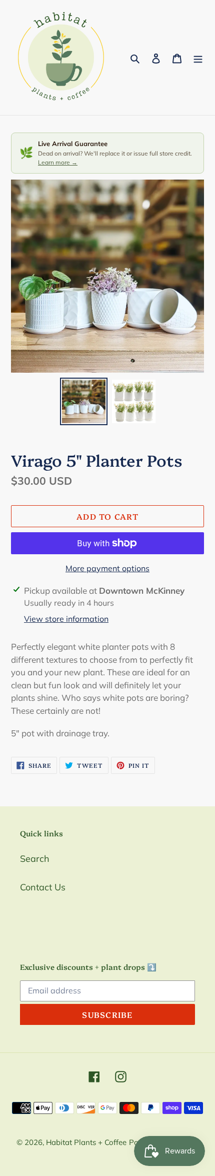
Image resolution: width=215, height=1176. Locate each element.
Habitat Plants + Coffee (86, 1142)
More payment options (108, 568)
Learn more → (58, 162)
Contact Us (43, 887)
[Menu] (198, 58)
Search (35, 858)
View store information (66, 619)
